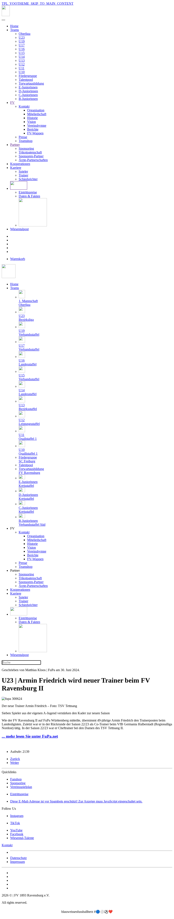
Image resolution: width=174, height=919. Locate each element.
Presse (23, 137)
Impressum (17, 862)
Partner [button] (15, 570)
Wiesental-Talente (22, 838)
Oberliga (24, 34)
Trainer (23, 175)
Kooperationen (20, 164)
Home (14, 26)
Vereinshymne (36, 125)
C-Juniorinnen (28, 95)
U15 (22, 53)
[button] (18, 614)
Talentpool (26, 79)
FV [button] (12, 528)
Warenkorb (17, 259)
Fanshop (16, 779)
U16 (22, 49)
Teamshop (25, 141)
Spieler (23, 171)
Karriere (15, 167)
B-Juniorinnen (28, 99)
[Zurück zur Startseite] (6, 15)
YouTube (16, 830)
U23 (22, 37)
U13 (22, 60)
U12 (22, 64)
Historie (32, 118)
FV (12, 102)
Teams (14, 30)
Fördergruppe (28, 76)
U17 (22, 45)
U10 (22, 72)
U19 (22, 41)
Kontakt (24, 106)
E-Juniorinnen (28, 87)
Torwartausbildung (31, 83)
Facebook (16, 834)
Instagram (16, 816)
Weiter (14, 762)
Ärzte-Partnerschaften (33, 160)
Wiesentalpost (19, 229)
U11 (21, 68)
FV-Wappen (35, 133)
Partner (15, 144)
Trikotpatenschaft (30, 152)
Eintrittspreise (28, 192)
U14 (22, 56)
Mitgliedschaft (36, 114)
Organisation (35, 110)
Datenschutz (18, 858)
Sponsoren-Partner (31, 156)
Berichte (32, 129)
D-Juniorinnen (28, 91)
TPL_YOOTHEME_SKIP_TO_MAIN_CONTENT (37, 3)
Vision (31, 122)
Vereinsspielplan (21, 787)
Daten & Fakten (29, 196)
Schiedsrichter (28, 179)
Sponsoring (26, 148)
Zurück (15, 759)
